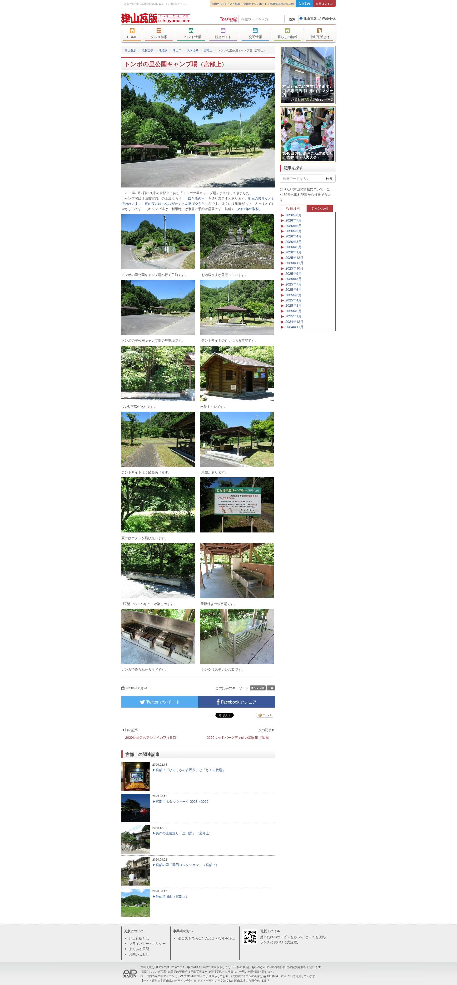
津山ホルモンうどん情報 (226, 3)
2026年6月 (293, 225)
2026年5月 (293, 230)
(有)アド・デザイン (205, 980)
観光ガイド (223, 37)
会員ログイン (324, 3)
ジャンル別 (319, 208)
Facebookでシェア (238, 702)
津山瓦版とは (320, 37)
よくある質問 (139, 948)
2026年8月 (293, 214)
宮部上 (208, 50)
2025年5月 (293, 294)
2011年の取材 (248, 208)
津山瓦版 (155, 18)
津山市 (177, 50)
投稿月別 (293, 208)
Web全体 (328, 18)
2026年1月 (293, 252)
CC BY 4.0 (273, 976)
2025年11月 (294, 262)
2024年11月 (294, 326)
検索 (292, 19)
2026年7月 (293, 220)
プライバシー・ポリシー (147, 943)
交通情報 (255, 37)
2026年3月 (293, 241)
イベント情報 (191, 37)
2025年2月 (293, 310)
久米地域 (192, 50)
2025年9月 (293, 273)
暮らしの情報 (288, 37)
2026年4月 (293, 236)
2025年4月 (293, 300)
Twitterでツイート (162, 702)
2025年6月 (293, 289)
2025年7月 (293, 284)
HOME (132, 37)
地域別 (163, 50)
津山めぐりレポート (255, 3)
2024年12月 (294, 321)
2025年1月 (293, 316)
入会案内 (304, 3)
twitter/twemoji (193, 976)
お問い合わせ (139, 954)
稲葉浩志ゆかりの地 (282, 3)
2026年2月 (293, 246)
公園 (270, 688)
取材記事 (147, 50)
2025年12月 (294, 257)
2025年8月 (293, 278)
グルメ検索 (159, 37)
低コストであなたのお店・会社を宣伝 (206, 938)
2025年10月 (294, 268)
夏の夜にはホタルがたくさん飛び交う (173, 203)
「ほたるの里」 (196, 198)
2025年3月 (293, 305)
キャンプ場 (257, 688)
